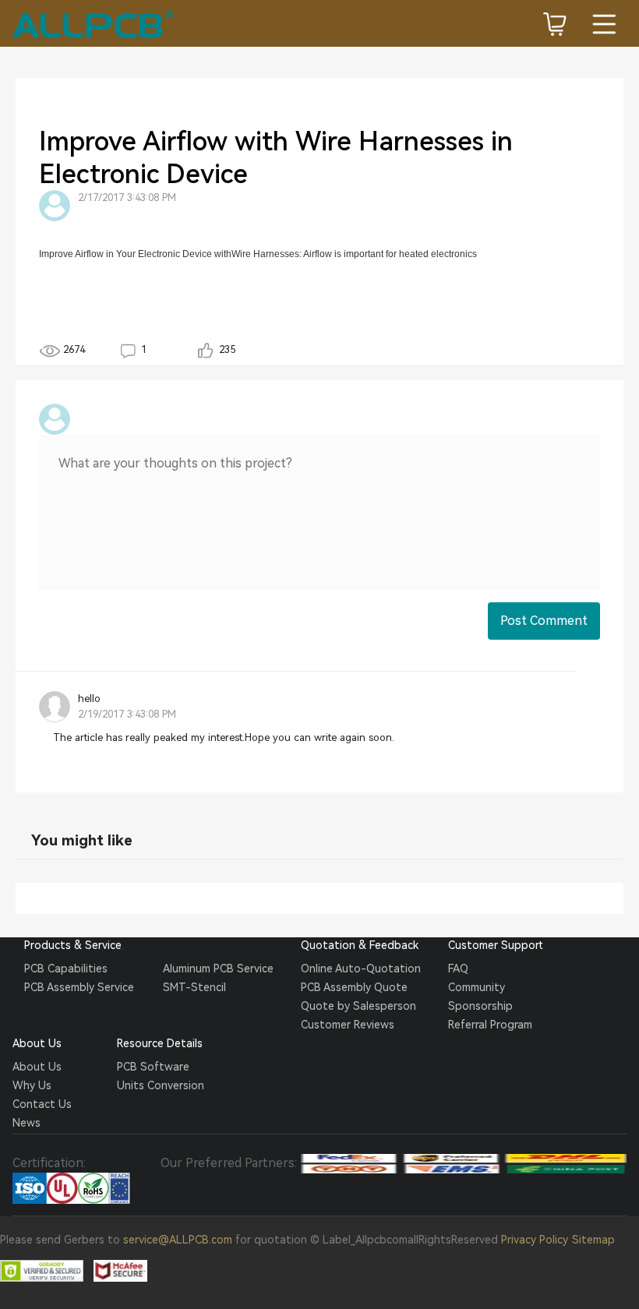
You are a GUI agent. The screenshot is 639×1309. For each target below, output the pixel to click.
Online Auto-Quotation (361, 968)
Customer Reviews (347, 1024)
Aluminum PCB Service (218, 968)
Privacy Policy (534, 1239)
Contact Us (42, 1104)
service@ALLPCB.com (177, 1239)
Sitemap (593, 1239)
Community (476, 987)
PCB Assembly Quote (354, 987)
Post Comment (544, 620)
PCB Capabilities (66, 968)
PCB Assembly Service (79, 987)
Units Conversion (160, 1085)
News (26, 1123)
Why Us (31, 1085)
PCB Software (153, 1066)
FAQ (458, 968)
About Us (37, 1066)
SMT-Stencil (194, 987)
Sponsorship (480, 1006)
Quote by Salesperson (358, 1006)
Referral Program (490, 1024)
